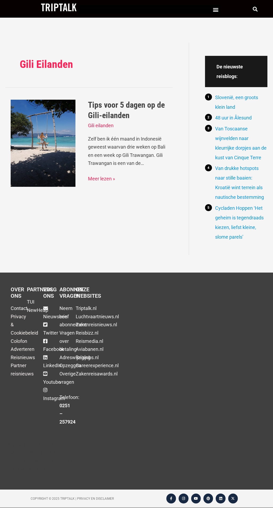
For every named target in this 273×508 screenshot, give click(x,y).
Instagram (54, 398)
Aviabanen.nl (89, 349)
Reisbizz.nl (87, 333)
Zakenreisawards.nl (97, 374)
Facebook (53, 349)
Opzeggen (70, 365)
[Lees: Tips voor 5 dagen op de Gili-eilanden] (43, 143)
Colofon (19, 341)
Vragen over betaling (68, 341)
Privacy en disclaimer (95, 499)
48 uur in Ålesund (233, 118)
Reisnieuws (23, 357)
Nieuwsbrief (56, 316)
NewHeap (37, 310)
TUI (30, 302)
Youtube (52, 382)
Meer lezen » (101, 178)
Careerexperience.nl (97, 365)
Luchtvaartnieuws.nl (97, 316)
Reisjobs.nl (87, 357)
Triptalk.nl (86, 308)
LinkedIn (52, 365)
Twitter (50, 333)
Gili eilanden (101, 125)
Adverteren (22, 349)
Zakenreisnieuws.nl (96, 324)
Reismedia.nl (89, 341)
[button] (215, 9)
